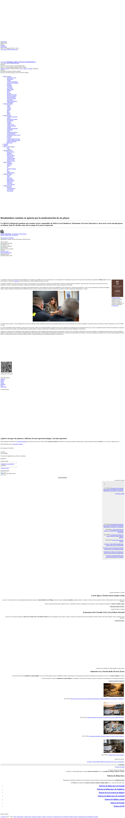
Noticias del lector (11, 188)
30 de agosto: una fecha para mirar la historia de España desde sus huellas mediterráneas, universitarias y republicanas (113, 489)
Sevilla (8, 114)
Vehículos (3, 379)
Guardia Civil (10, 157)
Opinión (5, 185)
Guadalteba (9, 86)
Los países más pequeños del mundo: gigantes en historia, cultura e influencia (114, 536)
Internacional (9, 142)
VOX (8, 166)
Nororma (9, 93)
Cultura (8, 149)
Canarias (9, 122)
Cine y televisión (11, 184)
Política (5, 162)
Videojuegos (10, 181)
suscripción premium (22, 441)
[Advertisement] (44, 11)
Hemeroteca (35, 68)
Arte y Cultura (6, 146)
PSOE (8, 171)
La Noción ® (4, 816)
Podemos (9, 164)
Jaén (8, 111)
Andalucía (5, 103)
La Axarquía (10, 88)
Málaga (5, 76)
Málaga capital (10, 89)
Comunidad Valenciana (12, 128)
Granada (9, 109)
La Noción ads (115, 305)
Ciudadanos (9, 163)
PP (7, 170)
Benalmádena (10, 79)
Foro (5, 63)
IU (7, 167)
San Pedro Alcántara (14, 68)
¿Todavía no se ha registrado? (7, 464)
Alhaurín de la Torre (11, 77)
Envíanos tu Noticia (36, 816)
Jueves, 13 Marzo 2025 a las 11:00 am (9, 235)
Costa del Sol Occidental (12, 83)
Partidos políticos (11, 172)
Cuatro (2, 383)
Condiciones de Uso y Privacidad (60, 816)
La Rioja (9, 137)
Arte (8, 148)
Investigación (10, 179)
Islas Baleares (10, 120)
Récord (2, 381)
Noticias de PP (119, 806)
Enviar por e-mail (5, 251)
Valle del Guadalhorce (12, 101)
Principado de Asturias (12, 119)
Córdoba (9, 107)
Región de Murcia (11, 133)
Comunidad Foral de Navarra (13, 135)
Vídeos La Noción (5, 68)
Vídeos (25, 68)
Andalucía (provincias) (12, 116)
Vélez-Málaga (10, 102)
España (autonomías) (11, 141)
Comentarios (11, 237)
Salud (8, 176)
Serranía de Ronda (11, 97)
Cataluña (9, 127)
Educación (9, 178)
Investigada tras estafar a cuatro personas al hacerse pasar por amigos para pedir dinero (113, 552)
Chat (2, 63)
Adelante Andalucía (11, 168)
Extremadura (10, 129)
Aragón (8, 118)
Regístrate (3, 45)
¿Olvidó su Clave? (5, 468)
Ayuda (14, 816)
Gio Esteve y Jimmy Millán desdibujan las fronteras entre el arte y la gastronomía (113, 544)
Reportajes (9, 187)
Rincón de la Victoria (12, 94)
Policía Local (10, 154)
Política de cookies (73, 816)
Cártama (9, 80)
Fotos (21, 68)
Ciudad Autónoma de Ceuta (13, 138)
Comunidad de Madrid (12, 132)
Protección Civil (10, 151)
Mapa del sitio (20, 816)
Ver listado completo (119, 493)
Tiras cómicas (10, 191)
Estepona (9, 84)
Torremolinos (10, 99)
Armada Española (11, 158)
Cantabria (9, 123)
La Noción (3, 62)
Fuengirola (9, 85)
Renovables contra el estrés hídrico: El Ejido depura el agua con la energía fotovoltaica (113, 548)
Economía (5, 144)
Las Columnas (10, 189)
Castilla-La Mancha (11, 125)
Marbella (9, 90)
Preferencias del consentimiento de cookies (88, 816)
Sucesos (9, 175)
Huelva (8, 110)
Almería (9, 105)
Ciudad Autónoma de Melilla (13, 140)
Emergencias (3, 386)
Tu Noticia (29, 68)
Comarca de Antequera (12, 81)
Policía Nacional (10, 155)
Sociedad (5, 174)
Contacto (44, 816)
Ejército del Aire (10, 159)
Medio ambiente (10, 180)
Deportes (5, 145)
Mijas (8, 92)
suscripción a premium (17, 444)
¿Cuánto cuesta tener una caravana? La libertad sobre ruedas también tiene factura (113, 531)
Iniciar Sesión (4, 46)
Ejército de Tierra (11, 161)
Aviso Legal (49, 816)
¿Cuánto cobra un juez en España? (116, 754)
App (8, 63)
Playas (2, 385)
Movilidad (3, 384)
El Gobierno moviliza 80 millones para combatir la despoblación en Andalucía (114, 556)
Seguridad (5, 150)
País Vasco (9, 136)
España (5, 115)
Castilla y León (10, 124)
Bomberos (9, 153)
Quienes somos (27, 816)
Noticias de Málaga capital (114, 799)
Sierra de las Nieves (11, 98)
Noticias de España (117, 803)
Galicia (8, 131)
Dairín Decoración (116, 297)
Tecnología (9, 183)
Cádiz (8, 106)
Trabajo (2, 380)
